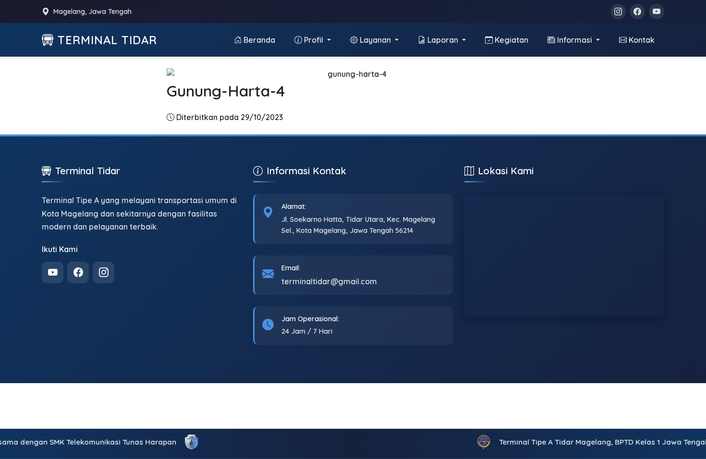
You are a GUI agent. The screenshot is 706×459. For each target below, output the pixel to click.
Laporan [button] (443, 40)
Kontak (642, 40)
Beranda (259, 40)
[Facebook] (637, 11)
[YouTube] (656, 11)
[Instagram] (618, 11)
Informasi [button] (575, 40)
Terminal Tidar (107, 40)
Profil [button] (314, 40)
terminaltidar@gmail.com (329, 281)
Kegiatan (511, 40)
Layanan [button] (376, 40)
